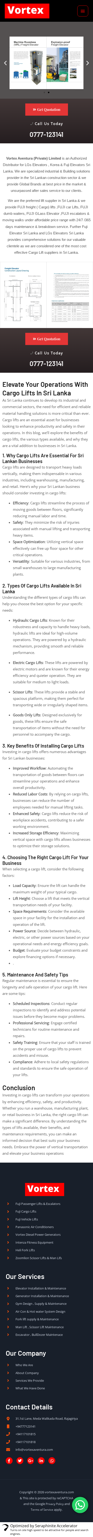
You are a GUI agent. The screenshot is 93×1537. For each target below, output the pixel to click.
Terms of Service (42, 1509)
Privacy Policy (55, 1504)
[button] (5, 63)
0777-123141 (46, 134)
